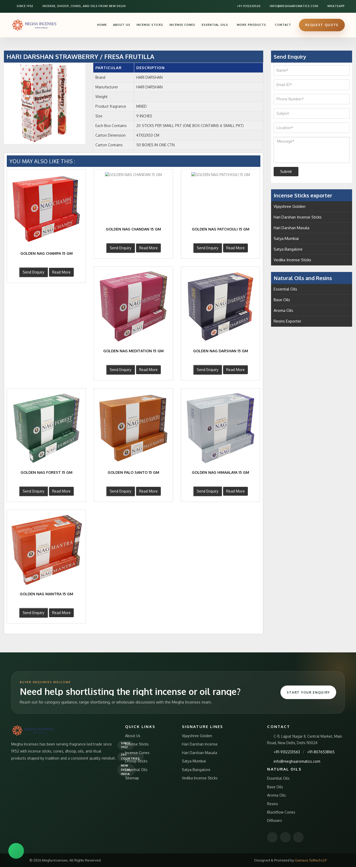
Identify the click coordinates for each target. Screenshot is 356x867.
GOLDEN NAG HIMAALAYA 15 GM (220, 472)
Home (102, 25)
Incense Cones (182, 25)
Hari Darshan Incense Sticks (298, 217)
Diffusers (274, 820)
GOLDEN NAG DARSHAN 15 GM (220, 351)
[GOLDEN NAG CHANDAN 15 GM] (133, 174)
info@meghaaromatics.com (293, 6)
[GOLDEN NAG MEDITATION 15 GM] (133, 306)
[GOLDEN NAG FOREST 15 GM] (46, 428)
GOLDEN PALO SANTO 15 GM (133, 472)
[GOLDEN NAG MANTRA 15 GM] (46, 549)
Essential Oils (215, 25)
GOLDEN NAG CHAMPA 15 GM (46, 253)
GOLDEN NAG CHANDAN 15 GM (133, 229)
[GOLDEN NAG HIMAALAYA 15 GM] (220, 428)
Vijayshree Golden (289, 206)
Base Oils (282, 299)
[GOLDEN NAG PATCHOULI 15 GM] (220, 174)
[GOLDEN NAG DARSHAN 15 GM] (220, 306)
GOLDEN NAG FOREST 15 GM (46, 472)
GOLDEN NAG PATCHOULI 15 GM (220, 229)
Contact (283, 25)
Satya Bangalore (288, 249)
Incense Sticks (150, 25)
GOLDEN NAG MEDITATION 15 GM (133, 351)
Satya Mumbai (286, 238)
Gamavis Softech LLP (311, 860)
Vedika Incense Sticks (292, 259)
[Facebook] (272, 837)
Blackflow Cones (281, 812)
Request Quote (322, 25)
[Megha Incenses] (34, 25)
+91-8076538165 (321, 752)
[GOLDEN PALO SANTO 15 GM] (133, 428)
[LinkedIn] (298, 837)
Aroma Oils (283, 310)
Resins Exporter (287, 321)
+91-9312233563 (248, 6)
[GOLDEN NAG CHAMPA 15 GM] (46, 208)
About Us (121, 25)
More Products (251, 25)
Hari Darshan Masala (291, 227)
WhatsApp (335, 6)
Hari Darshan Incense (200, 744)
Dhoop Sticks (136, 761)
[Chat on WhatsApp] (16, 851)
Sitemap (132, 778)
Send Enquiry (33, 272)
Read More (61, 272)
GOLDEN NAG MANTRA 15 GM (46, 594)
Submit (286, 171)
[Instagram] (285, 837)
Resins (272, 804)
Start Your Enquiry (308, 692)
